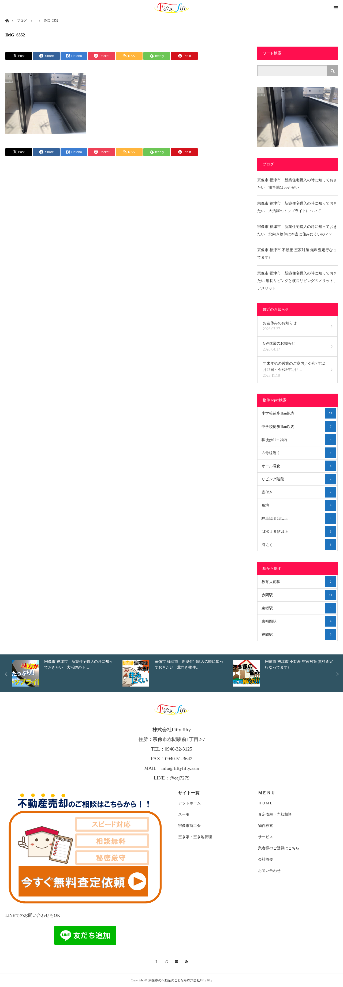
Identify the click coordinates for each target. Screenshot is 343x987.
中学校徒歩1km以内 (296, 427)
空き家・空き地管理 (195, 837)
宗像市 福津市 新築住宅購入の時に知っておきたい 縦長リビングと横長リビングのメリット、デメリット (297, 280)
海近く (296, 545)
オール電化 (296, 466)
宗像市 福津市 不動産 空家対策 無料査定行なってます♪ (297, 253)
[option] (163, 673)
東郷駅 (296, 608)
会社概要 (265, 859)
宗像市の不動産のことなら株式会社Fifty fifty (180, 980)
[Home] (7, 20)
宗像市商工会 (189, 826)
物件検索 (265, 826)
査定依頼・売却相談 (275, 814)
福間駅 (296, 634)
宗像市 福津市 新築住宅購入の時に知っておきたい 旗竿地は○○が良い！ (297, 184)
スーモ (183, 814)
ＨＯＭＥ (265, 803)
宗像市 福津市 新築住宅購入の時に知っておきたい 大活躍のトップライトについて (297, 207)
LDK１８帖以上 (296, 532)
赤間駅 (297, 595)
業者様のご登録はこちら (278, 848)
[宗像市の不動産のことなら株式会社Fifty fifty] (171, 7)
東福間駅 (296, 621)
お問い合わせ (269, 871)
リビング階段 (296, 479)
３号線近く (296, 453)
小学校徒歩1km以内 (297, 413)
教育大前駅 (296, 582)
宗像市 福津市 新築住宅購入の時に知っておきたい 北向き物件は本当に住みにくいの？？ (297, 230)
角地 (296, 505)
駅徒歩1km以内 (296, 440)
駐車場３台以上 (296, 519)
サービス (265, 837)
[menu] (335, 7)
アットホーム (189, 803)
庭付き (296, 492)
